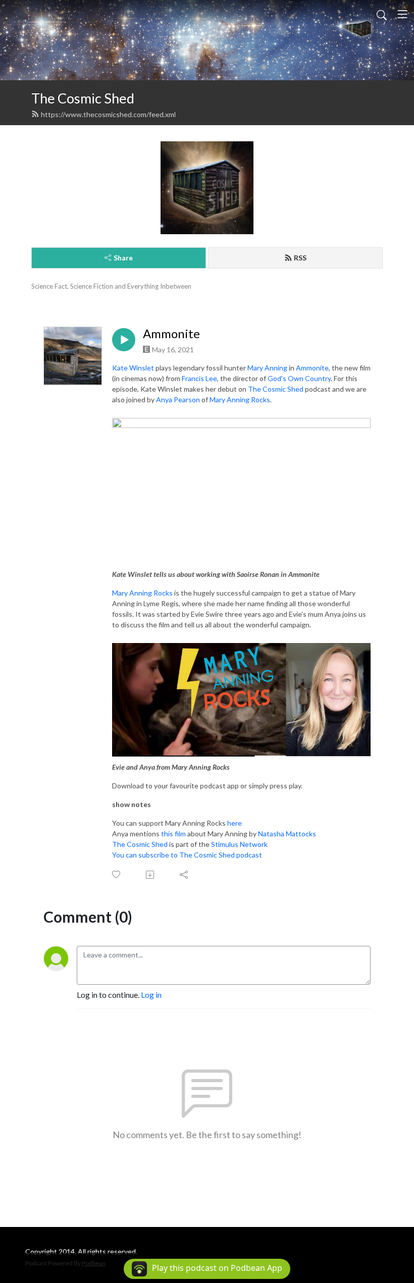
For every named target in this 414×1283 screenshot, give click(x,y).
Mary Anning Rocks (240, 399)
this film (173, 833)
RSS (300, 257)
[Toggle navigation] (402, 14)
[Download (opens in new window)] (151, 875)
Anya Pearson (178, 399)
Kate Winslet (133, 367)
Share (123, 257)
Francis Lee (199, 378)
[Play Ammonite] (123, 339)
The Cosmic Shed (82, 98)
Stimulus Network (239, 844)
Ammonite (171, 334)
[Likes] (117, 874)
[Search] (382, 14)
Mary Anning (267, 367)
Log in (151, 994)
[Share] (184, 875)
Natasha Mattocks (287, 833)
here (234, 823)
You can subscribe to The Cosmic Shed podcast (187, 854)
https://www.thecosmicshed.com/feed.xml (108, 114)
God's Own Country (299, 378)
